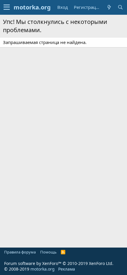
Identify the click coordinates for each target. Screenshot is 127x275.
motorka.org (42, 269)
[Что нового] (109, 7)
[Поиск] (120, 7)
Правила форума (20, 252)
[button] (6, 7)
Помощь (48, 252)
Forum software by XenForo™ (58, 263)
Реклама (66, 269)
